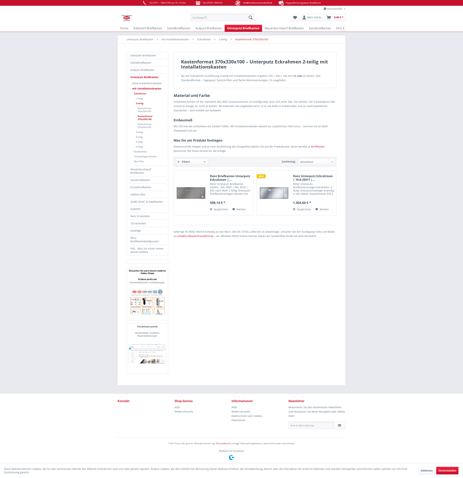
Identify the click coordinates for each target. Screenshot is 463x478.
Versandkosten (223, 443)
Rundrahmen (140, 151)
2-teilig (139, 103)
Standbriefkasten (140, 62)
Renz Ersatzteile (140, 216)
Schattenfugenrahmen (145, 156)
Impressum (238, 420)
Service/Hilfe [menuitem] (334, 8)
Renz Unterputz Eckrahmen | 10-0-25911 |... (313, 178)
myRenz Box (137, 194)
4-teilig (139, 136)
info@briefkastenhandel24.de (195, 236)
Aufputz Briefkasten (142, 70)
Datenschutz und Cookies (247, 416)
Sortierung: (289, 161)
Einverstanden (447, 470)
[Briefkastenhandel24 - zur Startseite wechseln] (146, 18)
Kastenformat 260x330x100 (144, 110)
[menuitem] (222, 17)
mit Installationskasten (146, 88)
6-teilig (139, 146)
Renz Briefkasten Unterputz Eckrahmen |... (230, 178)
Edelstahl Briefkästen (143, 55)
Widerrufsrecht (184, 411)
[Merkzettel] (295, 17)
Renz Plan (139, 161)
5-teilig (139, 141)
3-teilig (139, 132)
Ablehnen (427, 470)
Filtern (185, 161)
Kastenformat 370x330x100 (145, 118)
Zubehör (135, 209)
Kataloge (135, 230)
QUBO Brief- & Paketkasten (146, 201)
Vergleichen (220, 209)
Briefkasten (318, 146)
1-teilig (139, 98)
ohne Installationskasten (147, 83)
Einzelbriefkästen (140, 187)
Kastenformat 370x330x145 (144, 126)
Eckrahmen (140, 93)
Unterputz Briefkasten (144, 77)
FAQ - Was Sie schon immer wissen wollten (147, 250)
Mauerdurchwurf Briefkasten (140, 171)
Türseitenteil (138, 223)
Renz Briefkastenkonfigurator (144, 239)
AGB (177, 407)
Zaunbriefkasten (140, 180)
